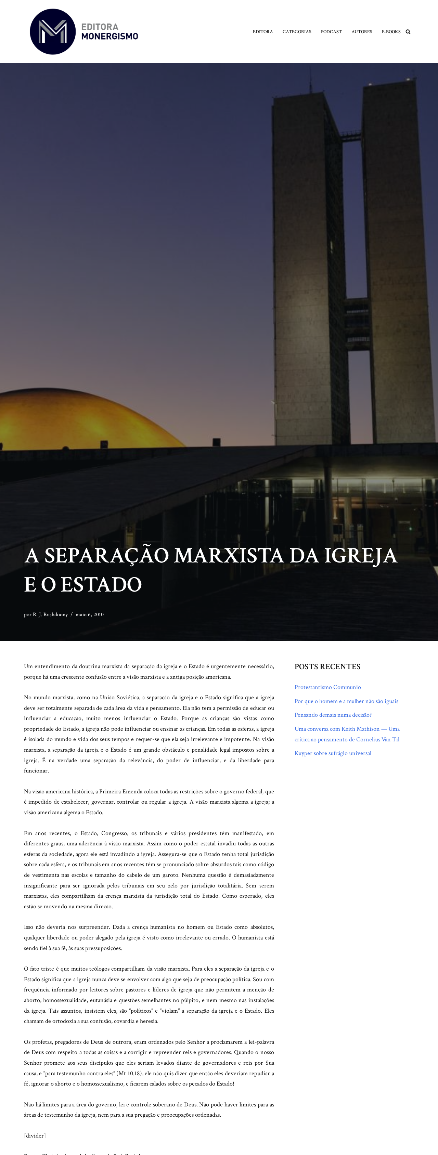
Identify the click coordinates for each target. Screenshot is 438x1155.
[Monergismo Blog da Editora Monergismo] (84, 31)
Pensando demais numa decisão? (333, 715)
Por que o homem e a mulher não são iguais (346, 701)
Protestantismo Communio (328, 687)
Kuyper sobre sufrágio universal (333, 753)
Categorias (297, 31)
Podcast (331, 31)
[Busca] (408, 31)
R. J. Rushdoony (50, 614)
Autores (361, 31)
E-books (391, 31)
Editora (263, 31)
